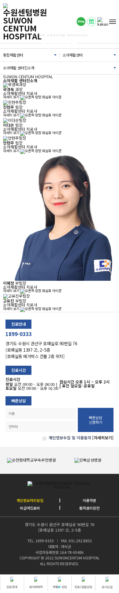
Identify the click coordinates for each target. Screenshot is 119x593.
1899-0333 (18, 334)
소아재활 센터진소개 (18, 68)
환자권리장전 (89, 508)
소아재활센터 (73, 55)
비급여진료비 (30, 508)
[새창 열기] (81, 21)
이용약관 (89, 500)
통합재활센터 (13, 55)
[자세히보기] (103, 438)
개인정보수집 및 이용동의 (70, 438)
